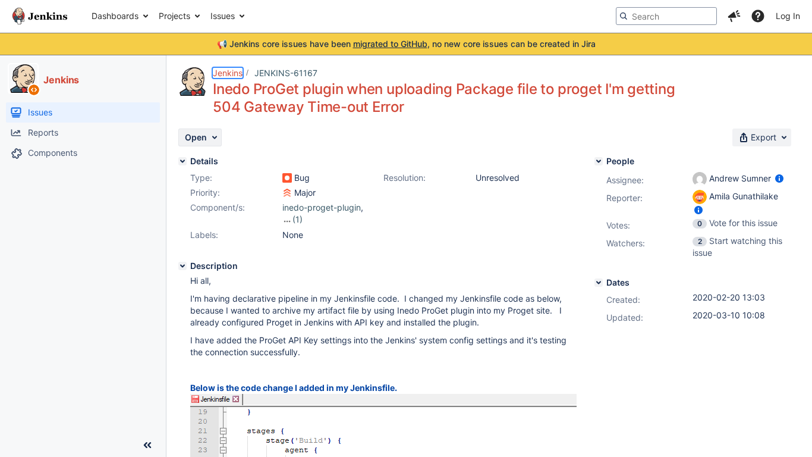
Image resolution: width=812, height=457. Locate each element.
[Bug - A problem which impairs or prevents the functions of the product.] (287, 178)
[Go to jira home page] (40, 16)
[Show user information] (779, 178)
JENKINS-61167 (285, 73)
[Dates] (598, 282)
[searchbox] (666, 16)
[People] (598, 161)
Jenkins (228, 73)
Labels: (204, 235)
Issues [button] (222, 16)
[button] (734, 16)
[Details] (182, 161)
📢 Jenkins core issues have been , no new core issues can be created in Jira (406, 44)
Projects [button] (174, 16)
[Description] (182, 266)
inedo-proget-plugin (321, 207)
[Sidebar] (147, 445)
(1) (297, 219)
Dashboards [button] (115, 16)
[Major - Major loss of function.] (287, 193)
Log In (788, 16)
